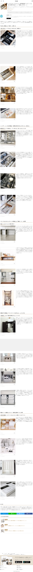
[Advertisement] (16, 58)
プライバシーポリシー (4, 567)
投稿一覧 (8, 18)
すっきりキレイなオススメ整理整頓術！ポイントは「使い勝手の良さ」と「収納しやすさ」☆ (14, 554)
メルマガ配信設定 (20, 569)
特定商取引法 (19, 567)
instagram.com (3, 104)
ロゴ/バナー (2, 569)
